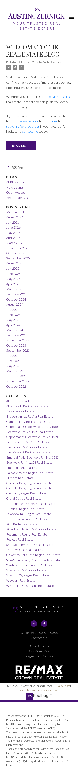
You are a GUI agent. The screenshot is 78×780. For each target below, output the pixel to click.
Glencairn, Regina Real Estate (26, 493)
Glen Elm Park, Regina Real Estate (29, 488)
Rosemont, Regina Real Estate (26, 534)
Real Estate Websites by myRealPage (39, 690)
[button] (34, 623)
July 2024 (12, 309)
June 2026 (13, 227)
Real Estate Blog (17, 197)
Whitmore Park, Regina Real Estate (30, 585)
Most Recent (15, 212)
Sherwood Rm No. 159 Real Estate (30, 544)
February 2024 (16, 335)
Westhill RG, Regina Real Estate (27, 575)
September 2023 (18, 350)
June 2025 (13, 273)
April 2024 (13, 325)
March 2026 (14, 243)
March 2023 (14, 371)
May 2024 (13, 320)
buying (53, 96)
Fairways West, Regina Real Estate (29, 473)
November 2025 (17, 248)
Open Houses (15, 192)
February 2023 (16, 376)
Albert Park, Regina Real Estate (27, 406)
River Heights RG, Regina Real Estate (31, 529)
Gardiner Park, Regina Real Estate (29, 483)
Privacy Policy (62, 685)
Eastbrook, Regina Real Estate (26, 447)
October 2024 (16, 299)
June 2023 (13, 361)
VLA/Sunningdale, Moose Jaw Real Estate (34, 560)
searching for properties (23, 126)
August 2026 (14, 217)
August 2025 (14, 263)
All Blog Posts (15, 182)
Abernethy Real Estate (21, 401)
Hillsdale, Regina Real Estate (25, 509)
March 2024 (14, 330)
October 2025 (16, 253)
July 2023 (12, 355)
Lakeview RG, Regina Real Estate (28, 514)
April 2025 (13, 284)
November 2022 (17, 381)
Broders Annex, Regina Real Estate (29, 416)
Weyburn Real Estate (20, 580)
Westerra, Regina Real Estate (26, 570)
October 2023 (16, 345)
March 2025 (14, 289)
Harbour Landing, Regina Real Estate (31, 503)
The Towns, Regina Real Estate (26, 549)
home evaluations (26, 121)
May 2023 (13, 366)
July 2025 (12, 268)
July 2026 (12, 222)
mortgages (50, 121)
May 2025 (13, 279)
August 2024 (14, 304)
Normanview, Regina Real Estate (28, 519)
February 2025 (16, 294)
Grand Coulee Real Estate (24, 498)
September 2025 (18, 258)
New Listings (15, 187)
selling (66, 96)
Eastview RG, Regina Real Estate (28, 452)
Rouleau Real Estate (20, 539)
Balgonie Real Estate (20, 411)
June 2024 (13, 314)
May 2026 (13, 232)
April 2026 (13, 237)
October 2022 (16, 386)
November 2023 (17, 340)
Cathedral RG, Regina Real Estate (28, 421)
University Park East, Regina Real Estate (33, 555)
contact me (30, 131)
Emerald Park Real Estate (23, 467)
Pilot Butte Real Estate (21, 524)
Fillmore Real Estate (20, 478)
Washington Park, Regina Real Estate (31, 565)
